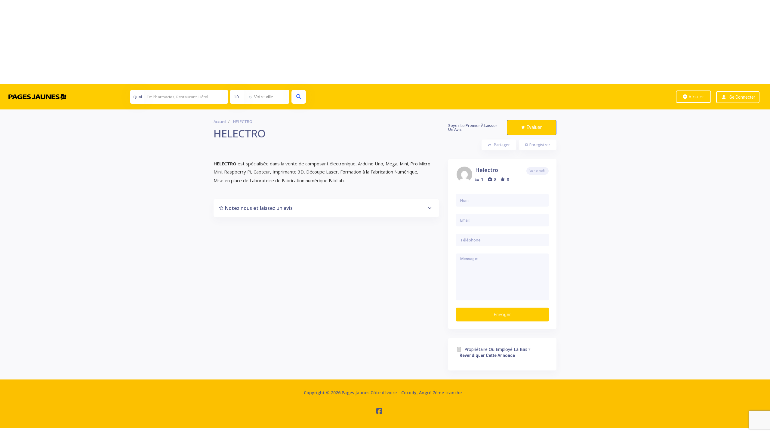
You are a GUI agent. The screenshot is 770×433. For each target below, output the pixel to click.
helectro (486, 170)
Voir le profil (537, 171)
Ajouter (695, 97)
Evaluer (534, 127)
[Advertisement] (180, 42)
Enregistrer (539, 144)
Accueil (220, 121)
